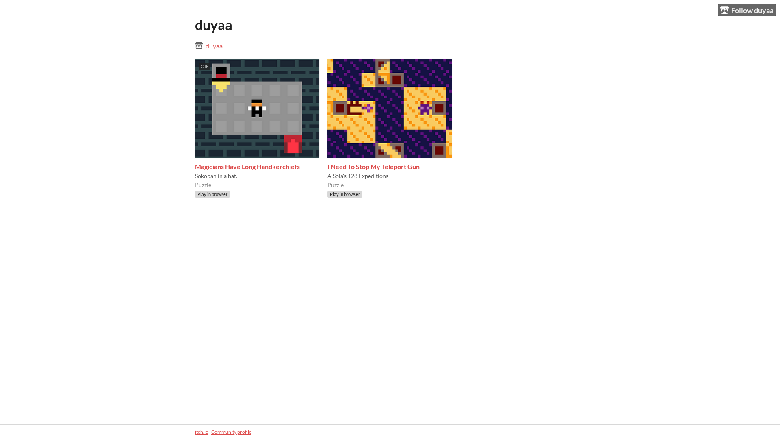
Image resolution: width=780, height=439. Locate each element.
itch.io (201, 432)
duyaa (214, 46)
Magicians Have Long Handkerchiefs (247, 166)
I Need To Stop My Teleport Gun (373, 166)
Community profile (231, 432)
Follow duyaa (752, 10)
